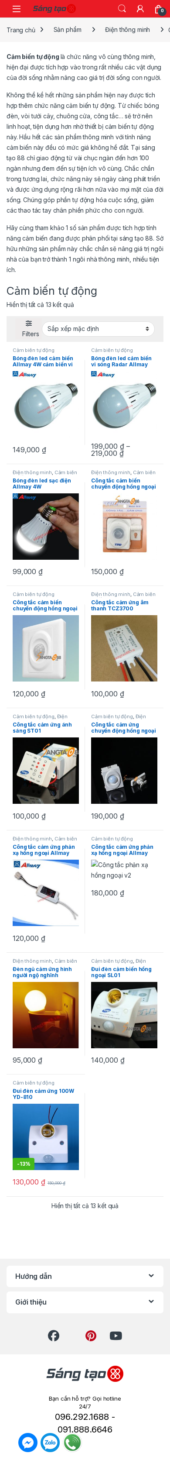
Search (122, 9)
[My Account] (140, 8)
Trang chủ (21, 29)
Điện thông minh (127, 29)
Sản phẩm (68, 29)
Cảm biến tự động (33, 350)
